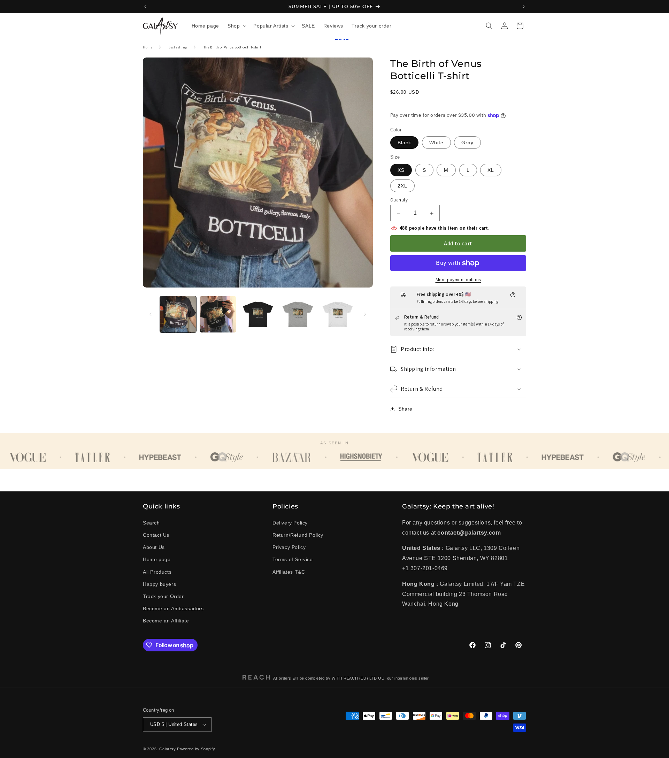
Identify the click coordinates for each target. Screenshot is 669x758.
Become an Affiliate (166, 620)
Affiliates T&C (288, 571)
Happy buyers (159, 584)
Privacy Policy (289, 547)
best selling (178, 47)
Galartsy (167, 749)
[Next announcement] (523, 6)
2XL (402, 186)
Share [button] (405, 409)
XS (401, 170)
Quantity (399, 200)
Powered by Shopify (196, 749)
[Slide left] (150, 314)
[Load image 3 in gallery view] (258, 314)
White (436, 143)
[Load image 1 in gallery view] (178, 314)
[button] (236, 25)
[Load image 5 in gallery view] (338, 314)
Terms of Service (292, 559)
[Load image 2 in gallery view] (218, 314)
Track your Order (163, 596)
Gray (467, 143)
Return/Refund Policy (297, 535)
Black (404, 143)
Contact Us (156, 535)
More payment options (458, 279)
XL (490, 170)
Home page (156, 559)
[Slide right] (365, 314)
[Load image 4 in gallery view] (297, 314)
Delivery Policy (290, 523)
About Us (154, 547)
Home (147, 47)
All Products (157, 571)
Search (151, 523)
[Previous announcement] (145, 6)
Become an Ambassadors (173, 608)
